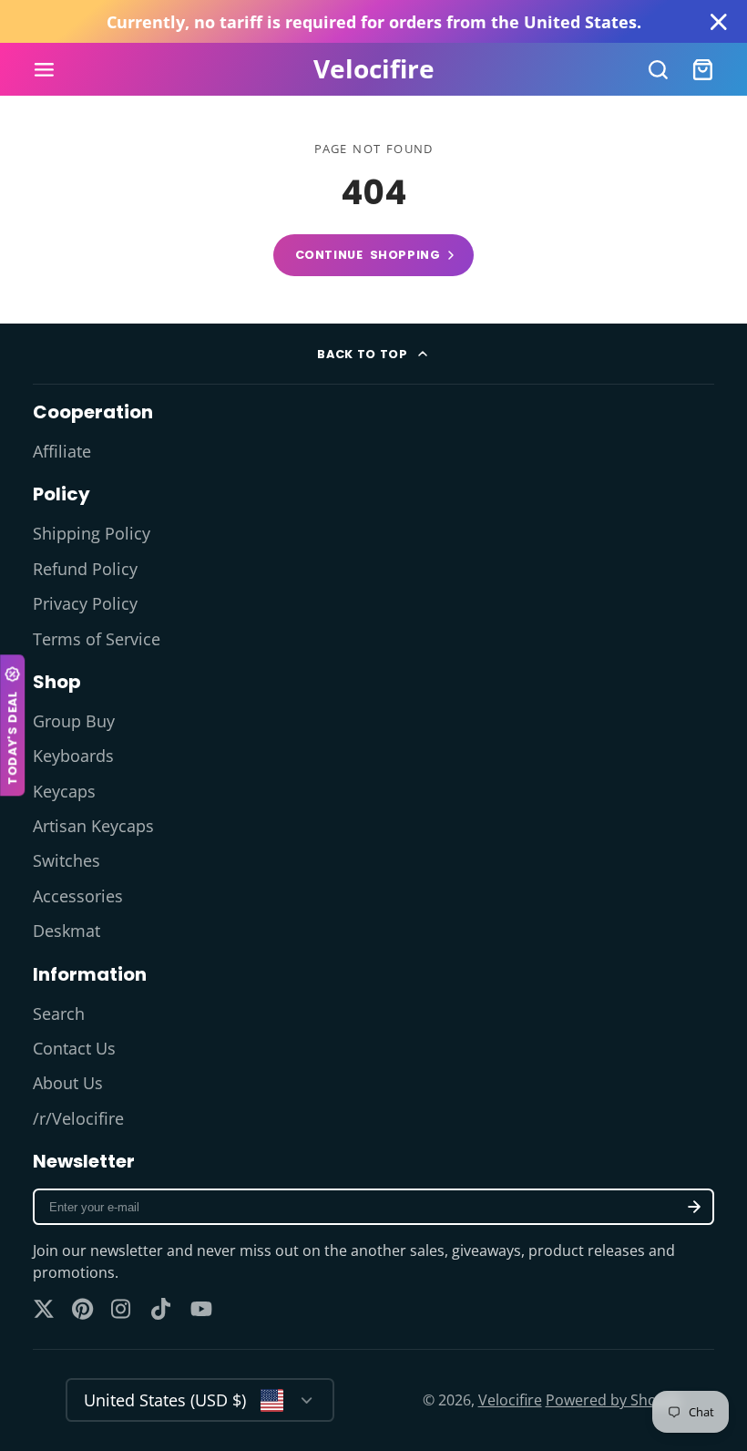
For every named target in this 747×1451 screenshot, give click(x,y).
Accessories (78, 896)
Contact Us (74, 1048)
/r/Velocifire (78, 1118)
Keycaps (64, 791)
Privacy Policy (85, 603)
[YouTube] (201, 1309)
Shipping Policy (91, 533)
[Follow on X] (44, 1309)
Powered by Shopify (613, 1400)
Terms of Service (96, 639)
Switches (66, 860)
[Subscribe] (694, 1207)
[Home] (374, 69)
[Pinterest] (83, 1309)
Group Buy (74, 721)
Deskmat (66, 931)
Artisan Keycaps (93, 826)
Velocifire (510, 1400)
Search (59, 1013)
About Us (68, 1083)
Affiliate (62, 451)
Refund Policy (85, 569)
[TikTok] (162, 1309)
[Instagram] (122, 1309)
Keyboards (73, 756)
